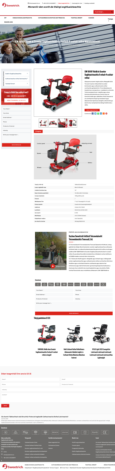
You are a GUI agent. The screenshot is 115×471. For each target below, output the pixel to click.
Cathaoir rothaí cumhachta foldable (34, 454)
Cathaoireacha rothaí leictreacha (51, 18)
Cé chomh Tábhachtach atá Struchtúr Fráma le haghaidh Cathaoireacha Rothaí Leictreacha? (34, 416)
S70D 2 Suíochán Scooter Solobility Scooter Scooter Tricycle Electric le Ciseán (74, 352)
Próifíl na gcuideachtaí (78, 442)
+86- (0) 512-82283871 (16, 96)
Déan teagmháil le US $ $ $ (16, 100)
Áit (5, 18)
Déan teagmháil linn (63, 3)
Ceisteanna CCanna (53, 445)
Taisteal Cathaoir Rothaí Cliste (33, 445)
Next (113, 341)
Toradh (24, 45)
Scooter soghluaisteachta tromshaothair (36, 451)
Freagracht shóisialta (78, 448)
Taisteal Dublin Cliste (47, 45)
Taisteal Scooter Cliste (31, 442)
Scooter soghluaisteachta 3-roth (34, 448)
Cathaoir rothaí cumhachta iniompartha (36, 457)
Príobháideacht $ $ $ (104, 468)
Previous (35, 341)
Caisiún (91, 18)
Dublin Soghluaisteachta (22, 18)
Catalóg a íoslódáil (89, 3)
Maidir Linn (8, 22)
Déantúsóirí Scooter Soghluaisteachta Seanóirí (84, 468)
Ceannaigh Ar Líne (77, 3)
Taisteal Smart (76, 18)
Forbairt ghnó (76, 445)
